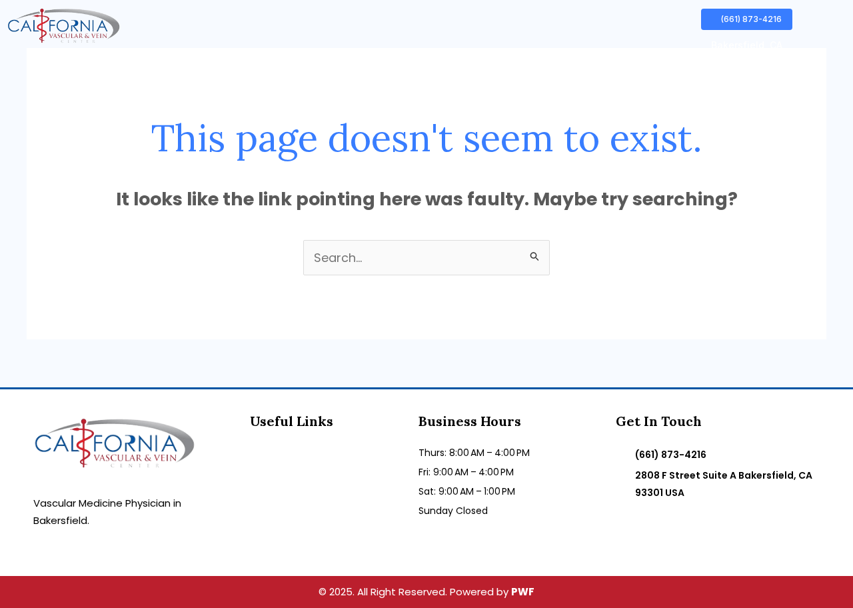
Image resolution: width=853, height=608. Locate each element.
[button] (746, 45)
